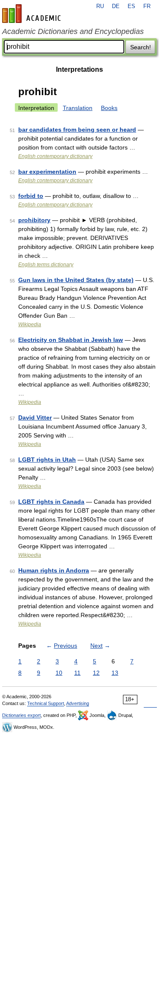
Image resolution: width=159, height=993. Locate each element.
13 (115, 672)
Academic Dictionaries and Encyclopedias (73, 31)
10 (59, 672)
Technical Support (45, 703)
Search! (140, 47)
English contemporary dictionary (55, 156)
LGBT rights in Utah (47, 459)
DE (116, 6)
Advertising (77, 703)
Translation (77, 107)
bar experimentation (47, 171)
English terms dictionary (45, 265)
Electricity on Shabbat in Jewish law (70, 339)
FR (147, 6)
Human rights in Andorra (53, 570)
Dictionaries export (21, 715)
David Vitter (35, 417)
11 (77, 672)
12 (96, 672)
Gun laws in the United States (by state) (76, 279)
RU (100, 6)
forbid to (30, 195)
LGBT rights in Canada (51, 501)
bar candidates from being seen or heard (77, 129)
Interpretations (79, 69)
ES (131, 6)
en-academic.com (32, 13)
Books (109, 107)
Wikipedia (29, 324)
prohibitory (34, 220)
